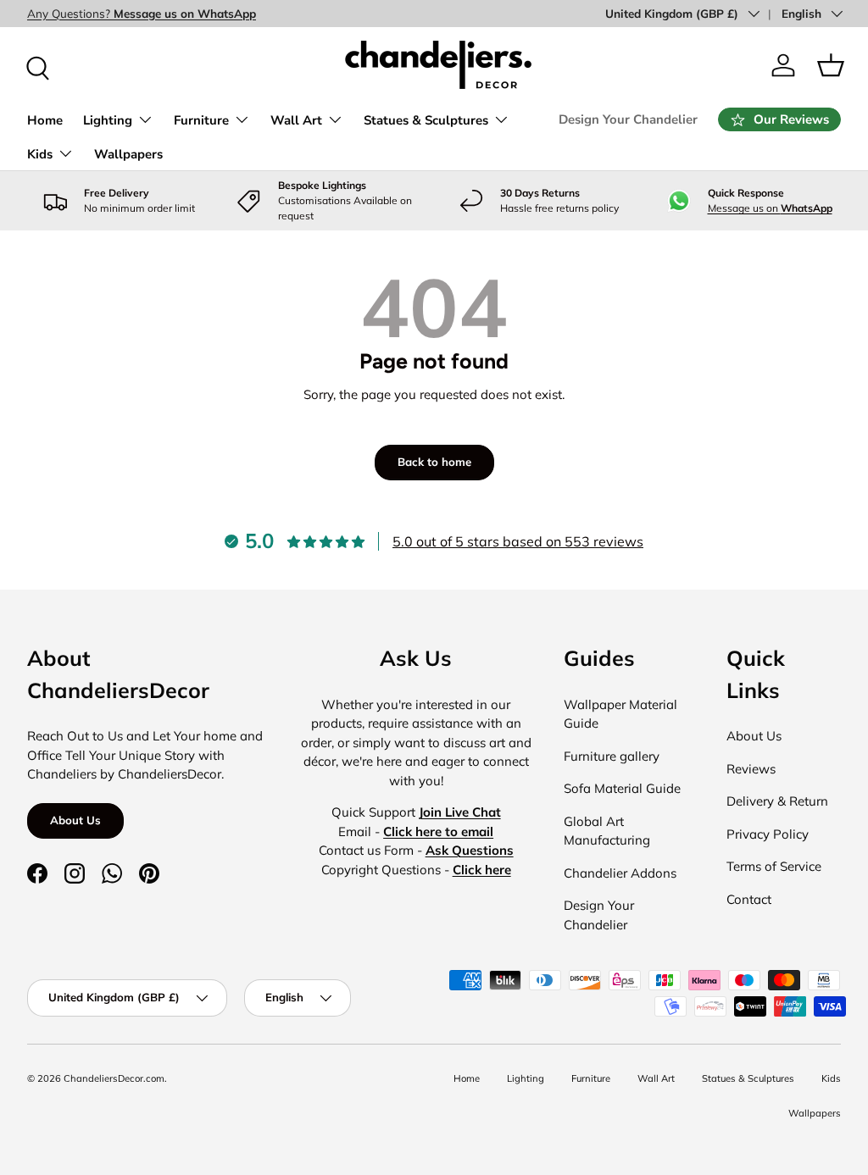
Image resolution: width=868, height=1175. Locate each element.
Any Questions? (141, 13)
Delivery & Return (777, 801)
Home (45, 120)
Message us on (770, 208)
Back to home (434, 461)
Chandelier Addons (620, 873)
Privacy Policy (767, 834)
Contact (748, 899)
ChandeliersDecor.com (114, 1078)
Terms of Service (773, 866)
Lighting (525, 1078)
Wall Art (656, 1078)
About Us (75, 820)
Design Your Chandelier (628, 119)
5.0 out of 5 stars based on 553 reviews (517, 541)
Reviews (751, 769)
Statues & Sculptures (748, 1078)
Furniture (590, 1078)
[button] (830, 65)
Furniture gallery (611, 756)
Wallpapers (128, 154)
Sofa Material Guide (622, 788)
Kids (831, 1078)
